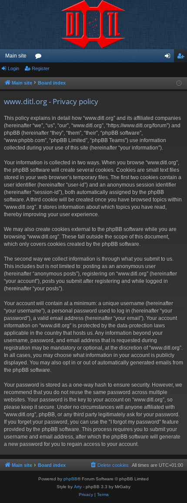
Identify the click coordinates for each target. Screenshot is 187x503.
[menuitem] (109, 465)
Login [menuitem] (169, 57)
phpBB (70, 478)
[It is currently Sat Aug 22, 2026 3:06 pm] (179, 83)
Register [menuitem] (182, 57)
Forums (40, 57)
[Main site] (93, 24)
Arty (78, 486)
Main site (16, 56)
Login (13, 68)
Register (41, 68)
